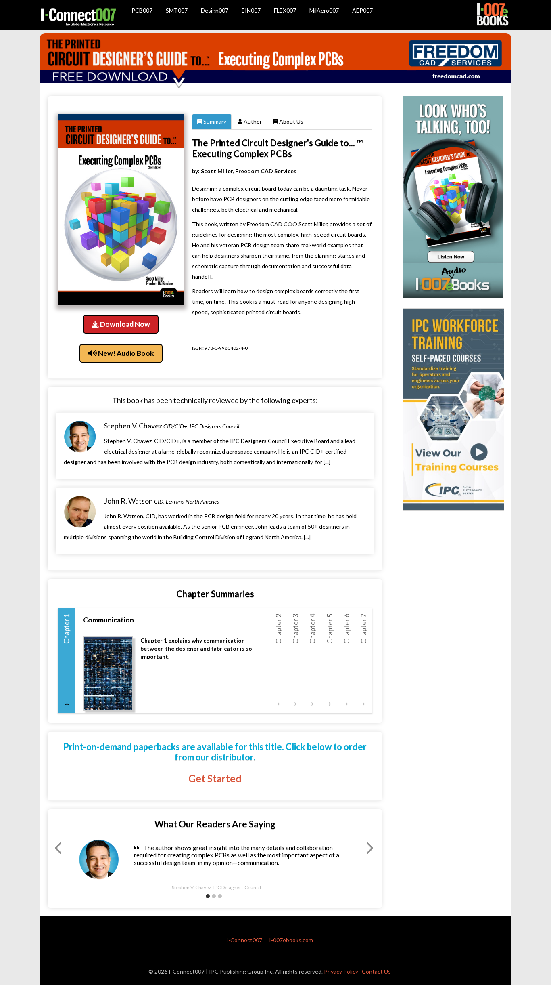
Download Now (124, 324)
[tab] (66, 660)
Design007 (214, 10)
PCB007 (141, 10)
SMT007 (177, 10)
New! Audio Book (125, 353)
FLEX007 (285, 10)
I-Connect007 (244, 940)
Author (252, 121)
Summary (214, 121)
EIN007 (251, 10)
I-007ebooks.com (291, 940)
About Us (290, 121)
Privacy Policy (341, 971)
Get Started (215, 778)
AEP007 (362, 10)
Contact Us (376, 971)
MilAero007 (324, 10)
